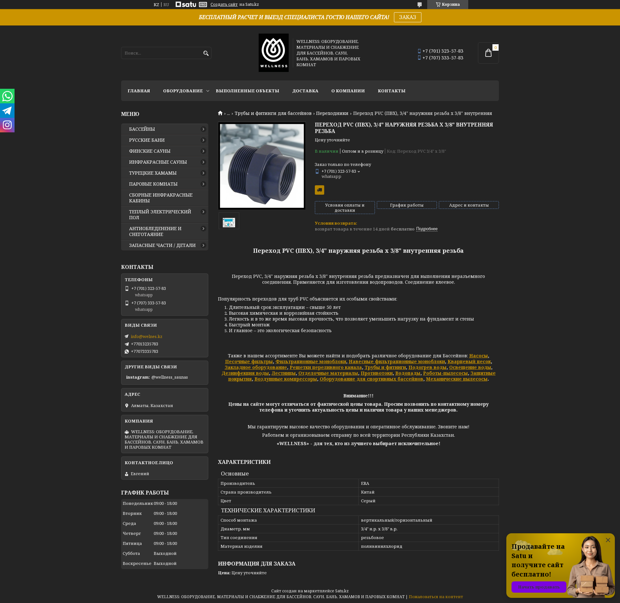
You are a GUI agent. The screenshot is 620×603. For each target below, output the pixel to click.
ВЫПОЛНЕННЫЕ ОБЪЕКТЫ (247, 91)
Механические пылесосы (457, 379)
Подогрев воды (427, 367)
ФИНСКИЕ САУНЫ (149, 151)
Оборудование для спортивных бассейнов (371, 379)
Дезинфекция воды (245, 373)
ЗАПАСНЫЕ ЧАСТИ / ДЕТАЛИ (162, 245)
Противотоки (377, 373)
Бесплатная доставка (319, 190)
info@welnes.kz (146, 336)
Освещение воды (470, 367)
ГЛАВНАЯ (139, 91)
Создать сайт (224, 4)
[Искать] (206, 53)
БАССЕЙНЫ (142, 129)
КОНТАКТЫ (392, 91)
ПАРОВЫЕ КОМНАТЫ (153, 184)
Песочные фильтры (249, 361)
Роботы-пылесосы (445, 373)
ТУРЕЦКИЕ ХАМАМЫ (153, 173)
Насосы (478, 356)
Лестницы (284, 373)
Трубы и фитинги (385, 367)
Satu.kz (342, 591)
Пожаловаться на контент (436, 596)
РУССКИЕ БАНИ (147, 140)
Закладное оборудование (256, 367)
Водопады (407, 373)
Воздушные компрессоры (285, 379)
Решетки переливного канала (326, 367)
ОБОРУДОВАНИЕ (183, 91)
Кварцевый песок (469, 361)
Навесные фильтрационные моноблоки (397, 361)
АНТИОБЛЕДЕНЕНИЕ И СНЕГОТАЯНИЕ (155, 231)
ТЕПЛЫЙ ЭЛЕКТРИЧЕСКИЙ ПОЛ (160, 214)
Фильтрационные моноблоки (310, 361)
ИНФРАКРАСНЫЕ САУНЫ (158, 162)
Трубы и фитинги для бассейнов (273, 113)
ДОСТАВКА (305, 91)
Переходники (332, 113)
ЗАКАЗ (407, 17)
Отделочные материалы (328, 373)
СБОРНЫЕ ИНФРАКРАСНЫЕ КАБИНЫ (160, 198)
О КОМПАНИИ (348, 91)
